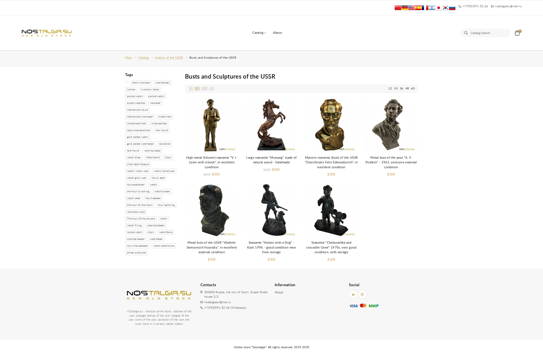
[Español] (418, 7)
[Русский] (452, 7)
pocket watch (135, 96)
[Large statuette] (271, 125)
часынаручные (136, 212)
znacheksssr (162, 82)
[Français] (425, 7)
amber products (136, 252)
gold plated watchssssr (140, 144)
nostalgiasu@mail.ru (217, 302)
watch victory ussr (137, 171)
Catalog (257, 32)
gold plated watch (137, 137)
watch (153, 184)
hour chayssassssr (137, 246)
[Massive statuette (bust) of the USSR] (331, 125)
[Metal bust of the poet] (391, 125)
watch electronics (163, 246)
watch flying (134, 225)
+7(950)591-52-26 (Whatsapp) (225, 307)
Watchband (153, 157)
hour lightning (166, 205)
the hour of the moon (140, 205)
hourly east (158, 178)
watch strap (134, 157)
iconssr (131, 89)
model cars (164, 116)
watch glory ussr (136, 178)
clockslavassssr (136, 239)
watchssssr (156, 239)
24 (396, 88)
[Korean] (445, 7)
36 (401, 88)
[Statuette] (271, 210)
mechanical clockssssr (140, 116)
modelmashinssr (136, 123)
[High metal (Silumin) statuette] (211, 125)
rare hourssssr (152, 150)
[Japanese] (438, 7)
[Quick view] (231, 106)
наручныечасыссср (138, 130)
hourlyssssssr (153, 198)
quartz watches (136, 103)
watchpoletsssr (155, 225)
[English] (411, 7)
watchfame (165, 232)
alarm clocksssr (141, 82)
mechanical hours (137, 110)
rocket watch (134, 232)
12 (390, 88)
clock (168, 157)
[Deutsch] (404, 7)
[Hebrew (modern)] (431, 7)
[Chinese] (398, 7)
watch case (133, 198)
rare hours (133, 150)
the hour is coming (138, 191)
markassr (155, 103)
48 (407, 88)
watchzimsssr (162, 191)
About (277, 32)
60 (413, 88)
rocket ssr (165, 144)
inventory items (150, 89)
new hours (162, 130)
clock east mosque (138, 164)
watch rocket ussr (164, 171)
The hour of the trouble (141, 218)
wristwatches (159, 123)
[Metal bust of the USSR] (211, 210)
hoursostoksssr (136, 184)
